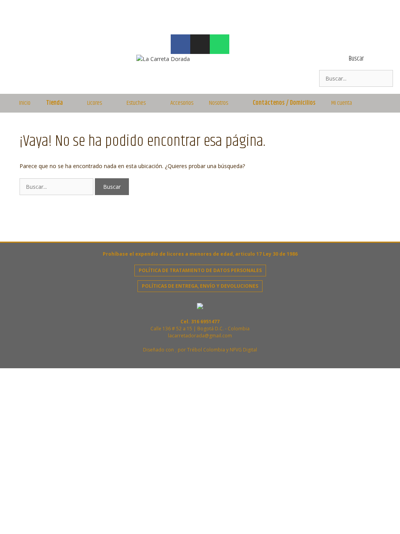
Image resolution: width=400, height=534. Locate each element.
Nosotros (218, 103)
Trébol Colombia (206, 349)
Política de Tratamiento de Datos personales (200, 270)
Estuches (136, 103)
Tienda (54, 103)
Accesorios (181, 103)
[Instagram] (200, 44)
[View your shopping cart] (378, 103)
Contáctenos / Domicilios (284, 103)
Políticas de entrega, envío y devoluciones (200, 286)
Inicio (24, 103)
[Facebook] (180, 44)
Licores (94, 103)
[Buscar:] (356, 78)
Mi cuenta (341, 103)
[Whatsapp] (219, 44)
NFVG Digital (243, 349)
